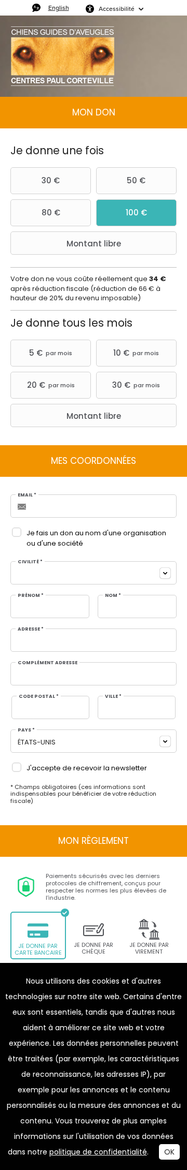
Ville (113, 696)
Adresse (31, 629)
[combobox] (93, 572)
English (58, 7)
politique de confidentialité (98, 1152)
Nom (113, 595)
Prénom (31, 595)
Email (27, 495)
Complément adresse (47, 663)
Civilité (30, 562)
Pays (26, 730)
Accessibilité (117, 8)
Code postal (39, 696)
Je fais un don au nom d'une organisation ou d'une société (96, 538)
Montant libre (93, 243)
